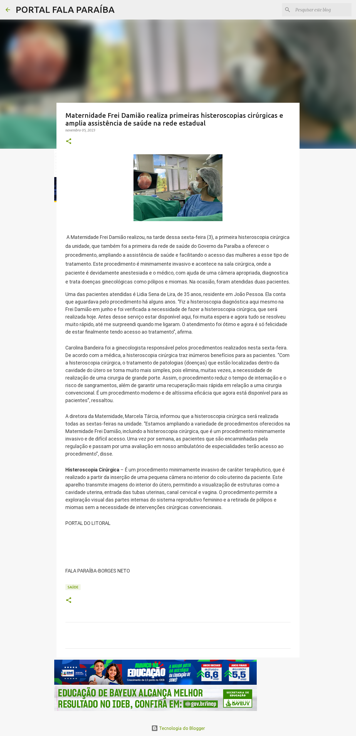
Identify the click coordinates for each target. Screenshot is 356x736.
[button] (68, 141)
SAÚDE (73, 587)
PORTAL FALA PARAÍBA (65, 9)
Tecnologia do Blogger (181, 728)
